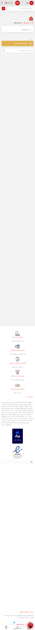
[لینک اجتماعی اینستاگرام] (11, 3)
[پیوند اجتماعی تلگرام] (6, 3)
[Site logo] (17, 3)
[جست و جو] (3, 8)
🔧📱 (30, 625)
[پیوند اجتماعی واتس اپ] (9, 3)
